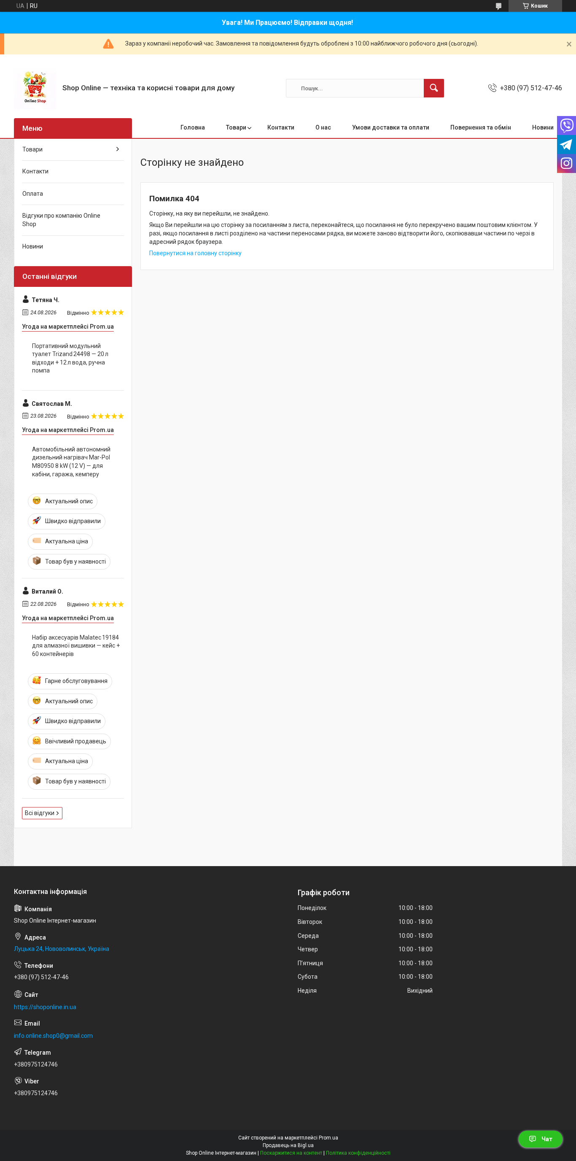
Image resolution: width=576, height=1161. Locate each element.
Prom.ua (328, 1138)
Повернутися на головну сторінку (195, 253)
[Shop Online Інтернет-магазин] (35, 88)
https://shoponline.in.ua (45, 1007)
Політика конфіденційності (358, 1153)
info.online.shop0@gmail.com (53, 1035)
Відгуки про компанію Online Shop (61, 219)
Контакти (280, 127)
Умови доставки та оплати (390, 127)
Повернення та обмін (480, 127)
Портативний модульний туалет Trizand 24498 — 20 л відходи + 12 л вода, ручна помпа (70, 358)
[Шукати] (434, 88)
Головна (192, 127)
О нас (323, 127)
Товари (236, 127)
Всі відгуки (39, 813)
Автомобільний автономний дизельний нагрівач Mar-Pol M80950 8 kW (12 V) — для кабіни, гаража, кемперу (71, 462)
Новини (543, 127)
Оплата (32, 193)
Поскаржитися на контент (291, 1153)
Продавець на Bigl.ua (288, 1145)
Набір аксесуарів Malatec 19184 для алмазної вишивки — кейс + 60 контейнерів (76, 645)
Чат (546, 1139)
